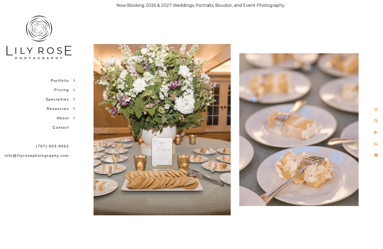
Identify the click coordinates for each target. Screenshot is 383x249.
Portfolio (60, 80)
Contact (61, 127)
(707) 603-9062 (52, 146)
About (63, 118)
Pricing (61, 90)
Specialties (57, 99)
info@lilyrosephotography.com (37, 155)
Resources (58, 109)
